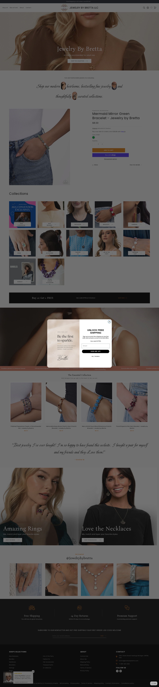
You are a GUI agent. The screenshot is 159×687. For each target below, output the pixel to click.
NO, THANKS (96, 356)
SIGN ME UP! (96, 351)
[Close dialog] (109, 321)
